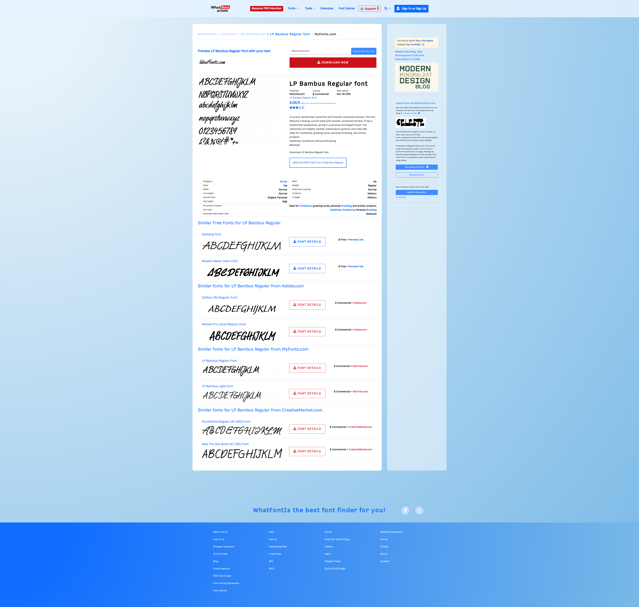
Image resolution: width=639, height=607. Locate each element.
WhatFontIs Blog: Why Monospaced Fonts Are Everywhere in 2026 (409, 55)
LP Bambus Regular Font (219, 360)
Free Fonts (275, 554)
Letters (329, 546)
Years (328, 554)
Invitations (348, 210)
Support (371, 8)
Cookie (384, 546)
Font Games (347, 8)
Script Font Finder (335, 568)
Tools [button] (309, 8)
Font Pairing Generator (226, 583)
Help (271, 532)
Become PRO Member (267, 8)
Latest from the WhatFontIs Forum (415, 103)
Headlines (335, 210)
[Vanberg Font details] (242, 245)
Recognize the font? (415, 167)
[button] (387, 9)
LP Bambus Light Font (217, 386)
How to (273, 539)
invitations (306, 206)
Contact (385, 561)
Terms (384, 539)
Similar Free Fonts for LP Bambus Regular (239, 223)
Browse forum (417, 175)
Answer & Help (411, 113)
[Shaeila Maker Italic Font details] (242, 272)
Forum (328, 532)
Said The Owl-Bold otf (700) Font (225, 444)
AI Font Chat (220, 554)
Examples (326, 8)
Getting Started (278, 546)
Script (283, 181)
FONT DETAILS (309, 241)
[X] (419, 510)
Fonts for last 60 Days (337, 539)
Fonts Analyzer (221, 568)
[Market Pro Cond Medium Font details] (242, 335)
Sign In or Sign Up (413, 8)
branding (346, 206)
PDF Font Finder (222, 576)
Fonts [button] (292, 8)
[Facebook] (405, 510)
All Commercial (253, 34)
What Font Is (220, 532)
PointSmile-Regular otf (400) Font (226, 421)
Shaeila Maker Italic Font (220, 261)
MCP (271, 568)
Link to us (218, 539)
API (271, 561)
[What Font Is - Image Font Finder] (220, 8)
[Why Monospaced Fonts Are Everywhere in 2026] (417, 77)
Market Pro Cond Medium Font (224, 324)
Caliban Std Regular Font (219, 297)
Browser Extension (223, 546)
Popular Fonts (333, 561)
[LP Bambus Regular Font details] (242, 371)
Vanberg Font (211, 234)
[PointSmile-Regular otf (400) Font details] (242, 430)
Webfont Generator (416, 192)
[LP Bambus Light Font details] (242, 397)
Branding (371, 210)
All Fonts (228, 34)
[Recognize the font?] (417, 122)
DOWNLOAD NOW (335, 62)
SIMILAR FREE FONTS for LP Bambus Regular (318, 162)
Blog (215, 561)
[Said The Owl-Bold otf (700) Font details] (242, 453)
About (383, 554)
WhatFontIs (207, 34)
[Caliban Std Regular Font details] (242, 308)
